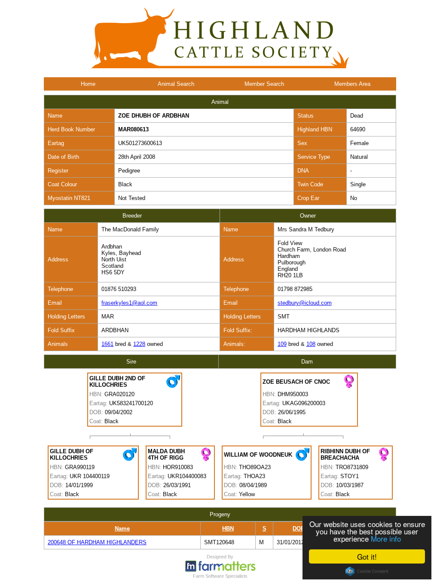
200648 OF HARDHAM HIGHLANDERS (97, 542)
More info (386, 538)
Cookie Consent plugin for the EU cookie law (366, 571)
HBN (228, 528)
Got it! (367, 556)
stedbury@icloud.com (305, 303)
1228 (139, 344)
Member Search (264, 84)
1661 (107, 344)
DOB (299, 528)
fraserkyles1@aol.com (129, 303)
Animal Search (176, 84)
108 (310, 344)
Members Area (352, 84)
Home (88, 84)
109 (282, 344)
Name (122, 528)
